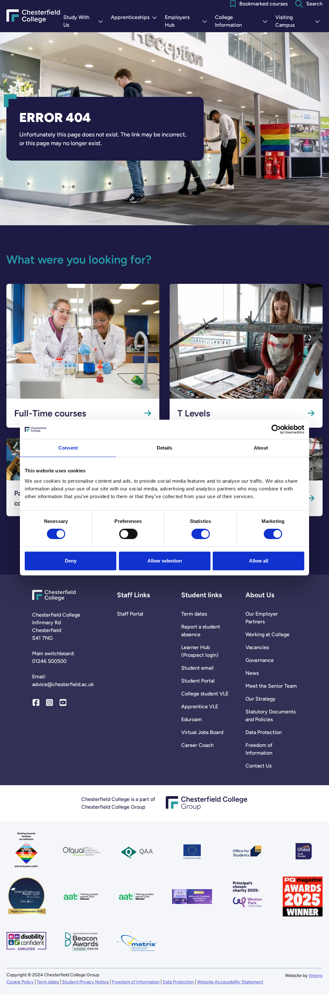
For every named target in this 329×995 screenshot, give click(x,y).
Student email (197, 668)
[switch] (128, 534)
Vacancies (257, 647)
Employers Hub (187, 21)
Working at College (267, 634)
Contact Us (258, 766)
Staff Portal (130, 614)
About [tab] (261, 448)
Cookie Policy (20, 982)
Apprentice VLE (199, 706)
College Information (242, 21)
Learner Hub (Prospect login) (199, 651)
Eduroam (191, 719)
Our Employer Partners (261, 618)
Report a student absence (200, 630)
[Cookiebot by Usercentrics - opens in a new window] (276, 429)
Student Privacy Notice (85, 982)
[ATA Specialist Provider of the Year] (192, 896)
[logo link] (247, 896)
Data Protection (263, 732)
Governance (259, 660)
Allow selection (164, 560)
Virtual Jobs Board (202, 732)
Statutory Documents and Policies (270, 715)
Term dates (194, 614)
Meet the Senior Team (271, 686)
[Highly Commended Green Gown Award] (26, 896)
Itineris (316, 975)
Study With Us (84, 21)
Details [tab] (165, 448)
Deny (70, 560)
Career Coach (197, 745)
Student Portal (198, 681)
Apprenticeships (135, 17)
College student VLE (204, 694)
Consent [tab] (68, 448)
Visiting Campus (299, 21)
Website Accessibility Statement (230, 982)
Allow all (258, 560)
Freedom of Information (258, 749)
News (252, 673)
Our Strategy (260, 699)
